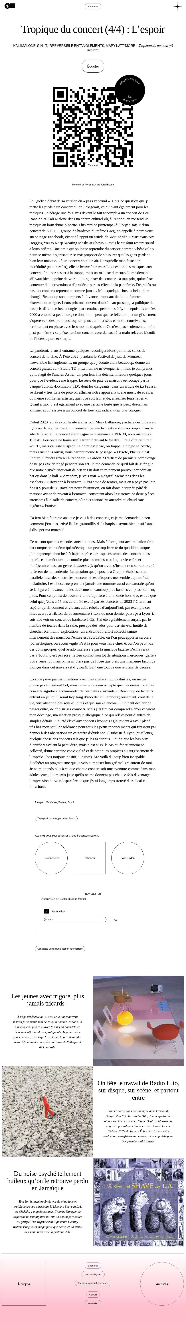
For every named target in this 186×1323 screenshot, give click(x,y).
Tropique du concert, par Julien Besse (56, 818)
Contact (93, 1294)
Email (71, 802)
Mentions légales (93, 1274)
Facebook (51, 802)
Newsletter (93, 1303)
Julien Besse (107, 184)
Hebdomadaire (57, 911)
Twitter (62, 802)
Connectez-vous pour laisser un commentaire (60, 948)
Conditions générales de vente (93, 1282)
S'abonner (93, 165)
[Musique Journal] (10, 5)
